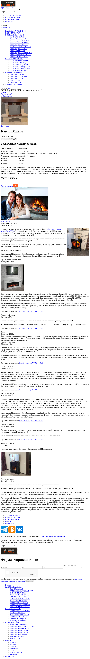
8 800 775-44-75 (7, 8)
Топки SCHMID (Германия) (20, 70)
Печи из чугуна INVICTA (19, 41)
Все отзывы (5, 221)
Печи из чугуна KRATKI (19, 45)
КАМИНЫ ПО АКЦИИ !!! (15, 31)
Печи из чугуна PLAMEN (19, 43)
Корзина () (5, 27)
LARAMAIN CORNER (18, 76)
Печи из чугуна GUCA (18, 49)
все (9, 88)
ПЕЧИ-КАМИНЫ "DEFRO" (20, 47)
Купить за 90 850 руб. (9, 139)
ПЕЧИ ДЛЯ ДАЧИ (17, 37)
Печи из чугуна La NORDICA (21, 53)
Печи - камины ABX (17, 51)
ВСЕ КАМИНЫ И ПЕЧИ (14, 35)
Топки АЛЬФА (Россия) (19, 61)
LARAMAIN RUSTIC (18, 82)
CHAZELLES (15, 80)
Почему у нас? (6, 94)
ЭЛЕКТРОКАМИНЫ (13, 15)
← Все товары (6, 96)
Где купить (9, 21)
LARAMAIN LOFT (17, 78)
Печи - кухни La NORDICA (20, 55)
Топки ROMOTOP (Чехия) (20, 68)
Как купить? (5, 92)
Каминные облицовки (13, 72)
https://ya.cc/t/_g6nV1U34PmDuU (31, 311)
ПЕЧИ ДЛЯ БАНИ (12, 19)
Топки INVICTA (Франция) (20, 66)
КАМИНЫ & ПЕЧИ (13, 17)
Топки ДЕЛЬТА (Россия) (19, 65)
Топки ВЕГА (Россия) (18, 63)
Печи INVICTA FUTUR (19, 57)
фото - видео (5, 126)
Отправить (29, 581)
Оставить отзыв (7, 186)
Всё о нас (8, 521)
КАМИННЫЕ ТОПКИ (14, 59)
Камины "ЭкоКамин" (18, 39)
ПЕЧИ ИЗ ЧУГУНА (12, 33)
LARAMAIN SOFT (17, 74)
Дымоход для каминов (13, 84)
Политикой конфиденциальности (52, 536)
